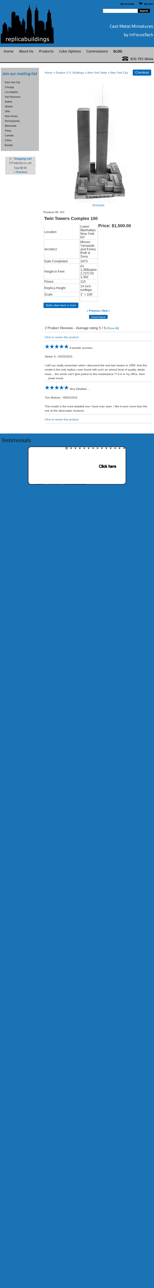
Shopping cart (22, 158)
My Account (127, 4)
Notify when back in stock (61, 305)
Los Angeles (11, 92)
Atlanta (8, 106)
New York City (12, 82)
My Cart (147, 4)
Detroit (8, 101)
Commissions (97, 51)
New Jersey (11, 116)
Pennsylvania (12, 121)
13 (119, 448)
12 (115, 448)
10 (106, 448)
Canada (9, 135)
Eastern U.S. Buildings (70, 72)
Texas (8, 130)
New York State (97, 72)
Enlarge (98, 205)
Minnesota (10, 125)
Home (8, 51)
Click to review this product (62, 337)
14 (124, 448)
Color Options (70, 51)
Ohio (7, 111)
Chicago (9, 87)
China (8, 140)
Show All (112, 328)
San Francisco (12, 97)
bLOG (117, 51)
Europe (9, 145)
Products (46, 51)
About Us (26, 51)
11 (110, 448)
